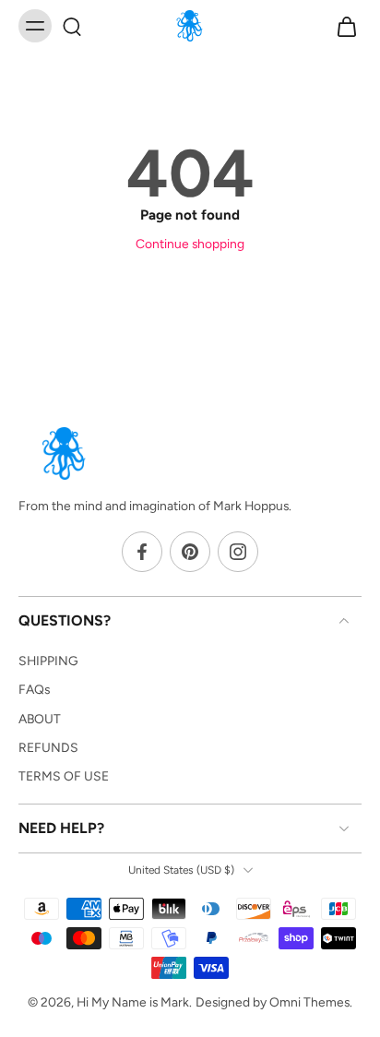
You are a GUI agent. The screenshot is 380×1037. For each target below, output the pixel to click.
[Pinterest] (190, 552)
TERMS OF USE (63, 776)
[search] (72, 25)
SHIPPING (48, 660)
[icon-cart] (341, 25)
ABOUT (39, 718)
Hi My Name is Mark (133, 1002)
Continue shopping (190, 243)
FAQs (34, 690)
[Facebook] (142, 552)
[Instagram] (238, 552)
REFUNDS (48, 747)
